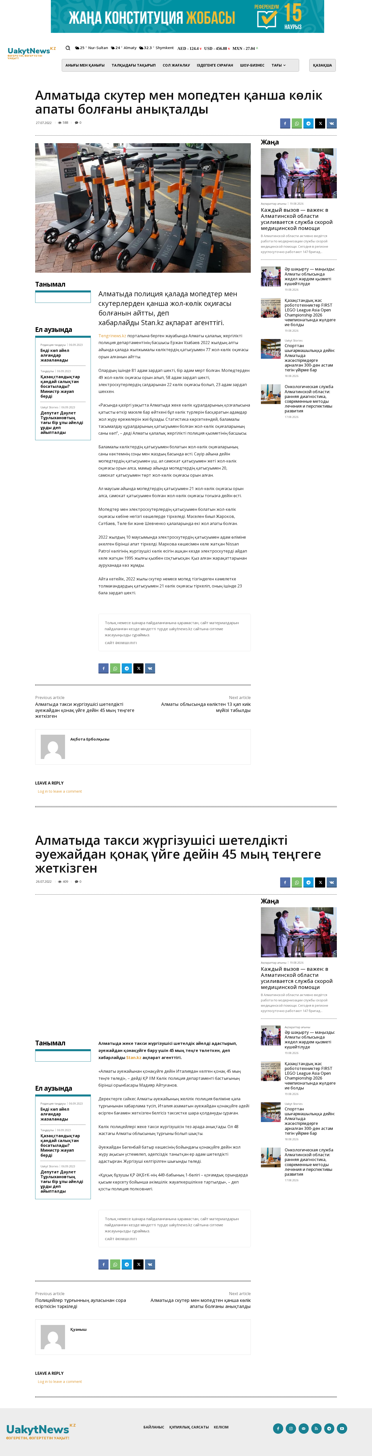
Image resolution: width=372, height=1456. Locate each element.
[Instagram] (291, 1428)
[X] (320, 123)
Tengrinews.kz (112, 336)
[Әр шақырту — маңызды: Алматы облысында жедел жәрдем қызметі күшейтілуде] (271, 276)
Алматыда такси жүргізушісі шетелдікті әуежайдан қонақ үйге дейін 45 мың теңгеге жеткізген (84, 710)
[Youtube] (342, 1428)
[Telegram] (308, 123)
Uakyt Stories (49, 407)
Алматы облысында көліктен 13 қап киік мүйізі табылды (206, 707)
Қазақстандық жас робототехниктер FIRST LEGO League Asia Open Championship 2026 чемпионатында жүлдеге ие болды (310, 312)
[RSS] (316, 1428)
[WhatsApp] (297, 123)
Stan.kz (151, 322)
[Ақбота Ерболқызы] (53, 747)
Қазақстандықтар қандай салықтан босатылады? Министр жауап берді (60, 386)
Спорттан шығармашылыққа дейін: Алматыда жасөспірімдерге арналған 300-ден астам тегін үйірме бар (310, 358)
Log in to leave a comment (60, 791)
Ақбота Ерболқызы (89, 739)
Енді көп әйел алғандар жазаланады (54, 355)
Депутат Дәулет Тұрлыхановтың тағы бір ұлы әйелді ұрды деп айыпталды (61, 422)
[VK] (332, 123)
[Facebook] (285, 123)
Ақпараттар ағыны (273, 203)
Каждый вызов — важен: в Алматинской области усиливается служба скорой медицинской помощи (297, 218)
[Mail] (304, 1428)
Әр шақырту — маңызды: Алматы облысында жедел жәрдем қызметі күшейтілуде (310, 276)
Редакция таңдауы (53, 344)
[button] (68, 48)
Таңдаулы (47, 371)
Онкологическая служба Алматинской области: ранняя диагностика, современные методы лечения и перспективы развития (309, 399)
